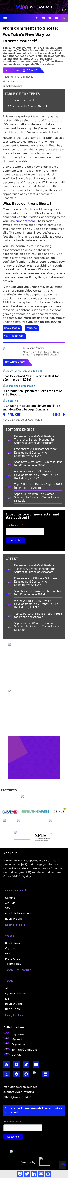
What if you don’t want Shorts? (27, 106)
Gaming (10, 897)
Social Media (12, 327)
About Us (10, 853)
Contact (17, 1054)
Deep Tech (12, 1009)
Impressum (19, 1034)
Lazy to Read (15, 1015)
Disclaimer (19, 1044)
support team (25, 221)
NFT (8, 953)
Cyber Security (15, 993)
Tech (9, 981)
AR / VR (10, 903)
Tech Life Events (18, 970)
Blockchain (12, 943)
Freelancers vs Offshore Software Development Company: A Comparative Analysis (35, 452)
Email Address (14, 525)
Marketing (18, 1039)
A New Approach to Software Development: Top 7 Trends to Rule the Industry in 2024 (36, 475)
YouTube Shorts (14, 335)
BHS (64, 10)
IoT (7, 998)
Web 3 (9, 935)
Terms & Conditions (24, 1049)
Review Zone (14, 918)
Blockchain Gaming (18, 913)
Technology (13, 963)
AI (6, 988)
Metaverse (12, 958)
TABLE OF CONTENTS (22, 94)
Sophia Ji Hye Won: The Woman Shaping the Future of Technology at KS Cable (37, 497)
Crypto (10, 948)
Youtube (31, 327)
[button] (5, 18)
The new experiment (21, 100)
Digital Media (15, 924)
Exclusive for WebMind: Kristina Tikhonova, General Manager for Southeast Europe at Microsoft (34, 439)
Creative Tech (16, 890)
